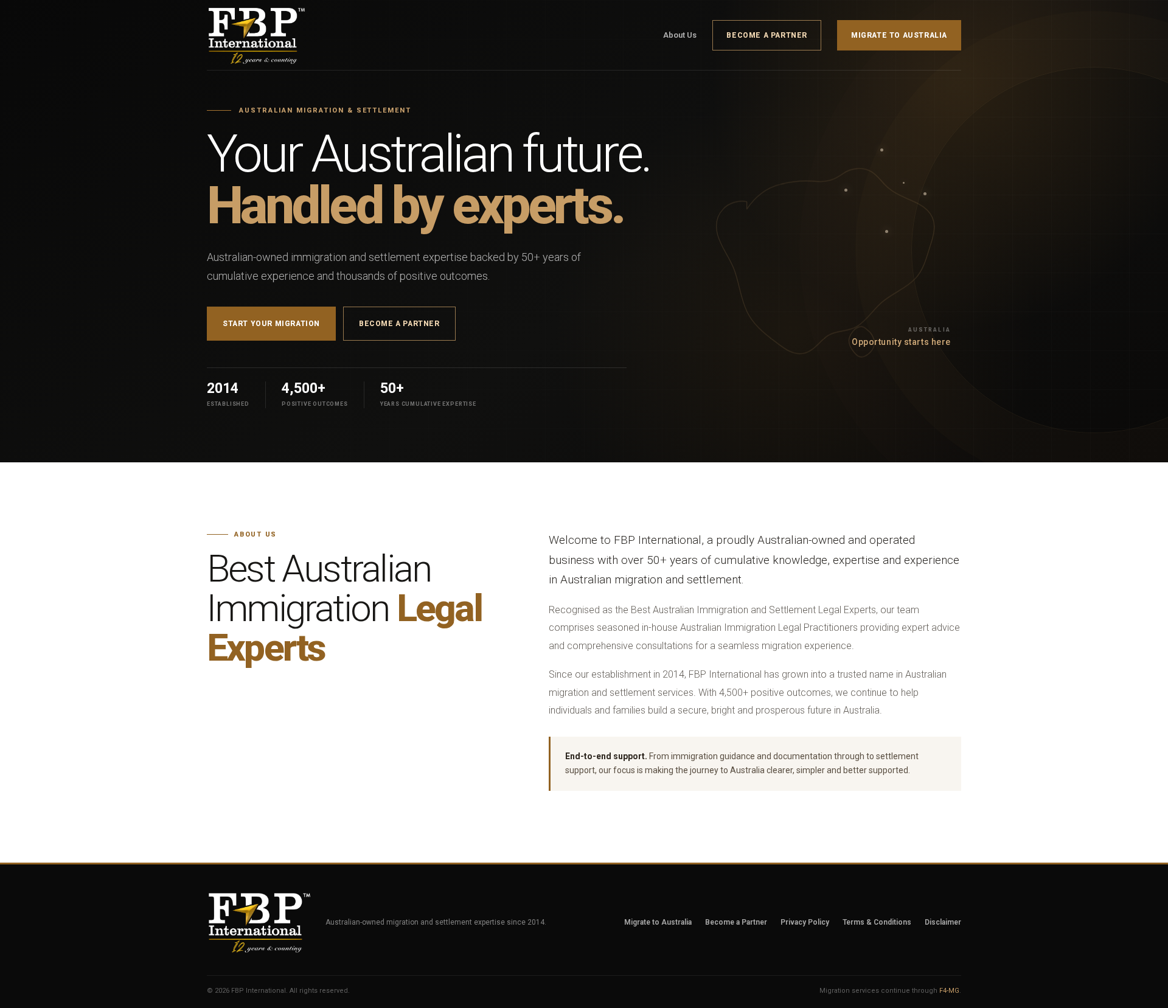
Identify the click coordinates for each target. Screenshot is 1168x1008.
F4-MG (949, 991)
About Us (680, 35)
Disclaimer (943, 922)
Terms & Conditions (877, 922)
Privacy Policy (804, 922)
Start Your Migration (271, 323)
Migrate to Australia (899, 35)
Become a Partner (766, 35)
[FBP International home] (264, 35)
